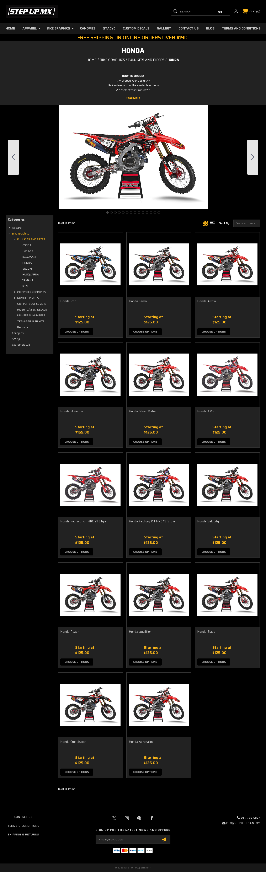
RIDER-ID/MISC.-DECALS (32, 309)
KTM (25, 286)
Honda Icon (68, 301)
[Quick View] (114, 240)
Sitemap (145, 868)
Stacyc (109, 28)
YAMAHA (27, 280)
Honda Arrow (206, 301)
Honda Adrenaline (141, 741)
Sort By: (224, 223)
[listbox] (246, 223)
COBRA (26, 245)
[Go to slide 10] (143, 212)
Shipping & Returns (23, 834)
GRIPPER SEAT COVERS (31, 304)
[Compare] (114, 260)
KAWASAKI (29, 257)
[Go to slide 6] (127, 212)
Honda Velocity (208, 521)
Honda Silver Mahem (144, 411)
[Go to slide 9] (139, 212)
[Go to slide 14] (13, 157)
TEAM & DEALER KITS (30, 321)
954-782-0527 (250, 818)
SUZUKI (27, 269)
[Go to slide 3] (115, 212)
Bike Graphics (58, 28)
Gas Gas (27, 251)
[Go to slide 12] (151, 212)
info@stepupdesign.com (243, 823)
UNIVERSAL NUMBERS (31, 315)
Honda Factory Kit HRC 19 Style (152, 521)
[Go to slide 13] (155, 212)
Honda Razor (69, 631)
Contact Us (189, 28)
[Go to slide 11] (147, 212)
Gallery (164, 28)
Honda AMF (205, 411)
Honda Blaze (206, 631)
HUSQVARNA (30, 274)
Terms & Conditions (23, 826)
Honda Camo (138, 301)
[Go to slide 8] (135, 212)
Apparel (29, 28)
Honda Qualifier (140, 631)
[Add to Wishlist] (114, 250)
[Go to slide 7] (131, 212)
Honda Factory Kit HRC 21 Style (83, 521)
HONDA (27, 263)
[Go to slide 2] (252, 157)
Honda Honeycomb (73, 411)
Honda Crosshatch (73, 741)
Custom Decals (136, 28)
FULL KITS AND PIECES (31, 239)
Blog (210, 28)
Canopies (88, 28)
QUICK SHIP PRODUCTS (31, 292)
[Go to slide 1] (107, 212)
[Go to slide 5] (123, 212)
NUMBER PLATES (28, 298)
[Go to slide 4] (119, 212)
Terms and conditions (241, 28)
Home (10, 28)
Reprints (22, 327)
